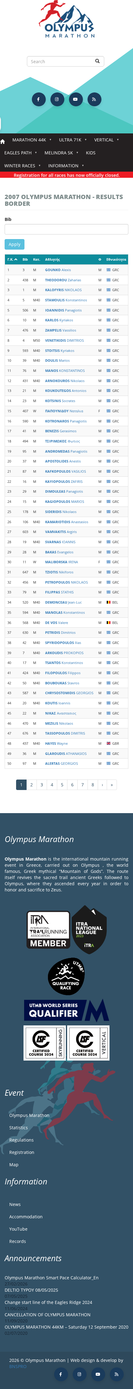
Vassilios (60, 330)
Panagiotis (63, 310)
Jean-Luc (63, 602)
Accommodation (26, 1217)
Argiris (61, 531)
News (15, 1204)
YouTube (18, 1229)
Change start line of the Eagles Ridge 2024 (48, 1302)
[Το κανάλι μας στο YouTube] (76, 99)
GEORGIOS (69, 692)
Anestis (63, 461)
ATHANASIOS (66, 753)
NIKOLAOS (63, 289)
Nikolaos (64, 380)
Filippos (62, 672)
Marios (57, 360)
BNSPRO (18, 1366)
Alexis (58, 269)
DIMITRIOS (64, 340)
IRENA (61, 562)
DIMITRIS (65, 733)
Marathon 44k (27, 141)
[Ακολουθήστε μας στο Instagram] (57, 99)
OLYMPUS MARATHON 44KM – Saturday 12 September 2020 (66, 1327)
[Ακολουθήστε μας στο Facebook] (39, 99)
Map (14, 1164)
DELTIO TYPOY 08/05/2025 (31, 1290)
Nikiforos (59, 572)
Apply (14, 244)
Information (61, 167)
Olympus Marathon (29, 1115)
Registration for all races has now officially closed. (61, 175)
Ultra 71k (68, 141)
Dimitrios (60, 632)
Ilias (63, 642)
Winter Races (17, 167)
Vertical (102, 141)
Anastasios (66, 521)
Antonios (65, 390)
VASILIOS (65, 471)
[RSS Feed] (94, 99)
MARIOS (64, 501)
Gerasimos (60, 431)
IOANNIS (60, 542)
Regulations (21, 1140)
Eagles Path (16, 154)
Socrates (60, 400)
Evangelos (59, 552)
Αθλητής (52, 259)
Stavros (62, 683)
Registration (21, 1152)
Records (17, 1241)
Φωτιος (62, 441)
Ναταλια (64, 411)
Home (2, 142)
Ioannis (57, 703)
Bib (8, 219)
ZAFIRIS (64, 481)
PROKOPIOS (64, 652)
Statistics (18, 1127)
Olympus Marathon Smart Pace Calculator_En (52, 1278)
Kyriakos (59, 320)
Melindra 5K (56, 154)
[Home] (66, 21)
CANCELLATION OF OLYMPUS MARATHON (48, 1315)
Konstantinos (66, 300)
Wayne (56, 743)
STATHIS (59, 592)
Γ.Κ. (10, 259)
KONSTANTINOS (65, 370)
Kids (91, 153)
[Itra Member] (49, 929)
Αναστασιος (60, 713)
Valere (56, 622)
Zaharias (63, 280)
